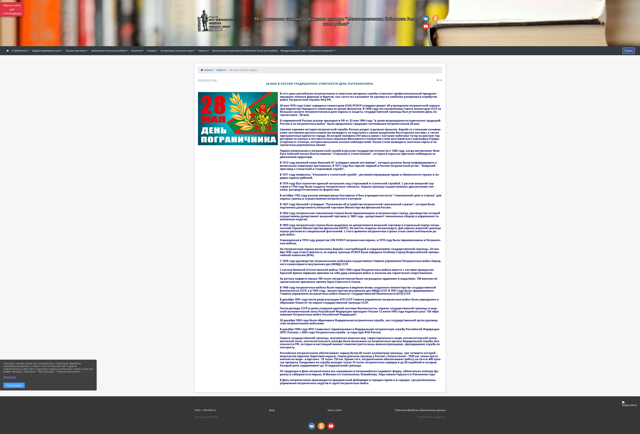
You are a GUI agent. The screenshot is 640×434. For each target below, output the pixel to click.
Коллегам (136, 50)
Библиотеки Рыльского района (108, 50)
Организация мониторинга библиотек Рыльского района (245, 50)
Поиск (629, 51)
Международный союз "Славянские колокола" (307, 50)
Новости (203, 50)
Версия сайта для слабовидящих (12, 9)
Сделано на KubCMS (206, 416)
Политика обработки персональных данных (420, 410)
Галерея (151, 50)
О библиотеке (19, 50)
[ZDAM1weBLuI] (238, 118)
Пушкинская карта (75, 50)
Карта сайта (335, 410)
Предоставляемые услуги (46, 50)
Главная (208, 70)
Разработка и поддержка (431, 416)
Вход (271, 410)
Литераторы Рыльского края (176, 50)
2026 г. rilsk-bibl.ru (205, 410)
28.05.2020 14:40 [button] (207, 80)
